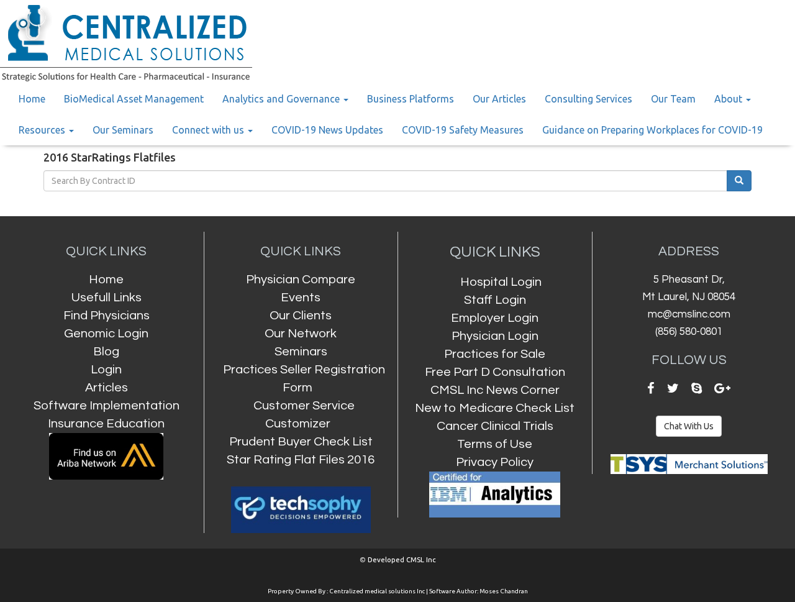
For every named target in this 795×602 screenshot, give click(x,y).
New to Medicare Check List (495, 407)
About (729, 98)
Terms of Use (494, 443)
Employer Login (494, 317)
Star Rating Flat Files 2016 (301, 459)
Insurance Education (106, 423)
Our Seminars (123, 129)
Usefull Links (106, 297)
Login (106, 369)
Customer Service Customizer (304, 414)
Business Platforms (410, 98)
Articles (106, 387)
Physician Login (495, 335)
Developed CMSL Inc (402, 559)
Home (32, 98)
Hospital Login (501, 281)
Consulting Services (588, 98)
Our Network (301, 333)
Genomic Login (106, 333)
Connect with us (209, 129)
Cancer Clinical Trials (495, 425)
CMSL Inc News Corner (495, 389)
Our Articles (499, 98)
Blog (106, 351)
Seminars (301, 351)
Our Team (673, 98)
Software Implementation (106, 405)
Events (300, 297)
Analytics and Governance (282, 98)
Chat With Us (689, 426)
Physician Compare (300, 279)
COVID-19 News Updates (327, 129)
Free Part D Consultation (495, 371)
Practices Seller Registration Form (304, 378)
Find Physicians (106, 315)
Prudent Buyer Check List (301, 441)
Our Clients (301, 315)
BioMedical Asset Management (134, 98)
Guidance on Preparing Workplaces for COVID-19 (652, 129)
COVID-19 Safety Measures (463, 129)
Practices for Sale (494, 353)
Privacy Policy (495, 461)
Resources (43, 129)
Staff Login (495, 299)
